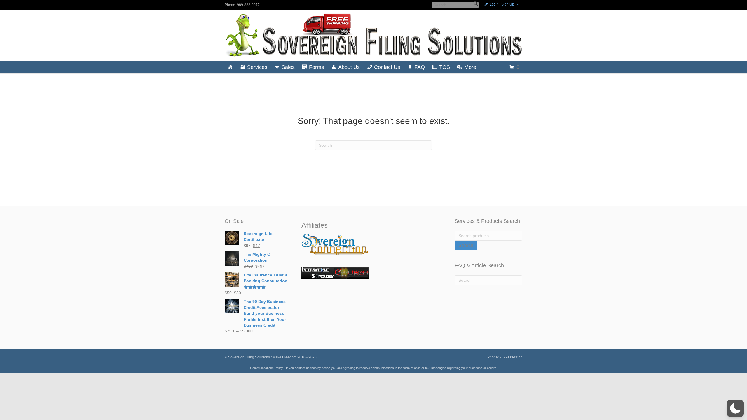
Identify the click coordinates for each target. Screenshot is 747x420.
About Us (349, 67)
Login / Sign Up (502, 4)
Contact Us (387, 67)
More (470, 67)
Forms (316, 67)
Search (465, 245)
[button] (476, 3)
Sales (288, 67)
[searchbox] (455, 5)
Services (257, 67)
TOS (444, 67)
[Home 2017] (230, 67)
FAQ (419, 67)
